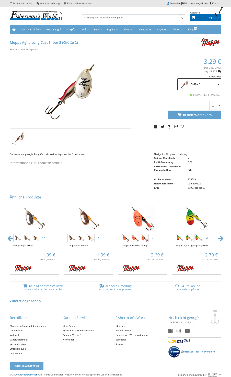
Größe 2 (195, 84)
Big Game (112, 29)
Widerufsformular (19, 339)
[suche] (181, 17)
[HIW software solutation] (212, 374)
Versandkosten (18, 344)
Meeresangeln (54, 29)
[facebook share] (155, 127)
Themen (177, 29)
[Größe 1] (36, 237)
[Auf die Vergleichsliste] (176, 127)
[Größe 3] (199, 237)
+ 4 (43, 237)
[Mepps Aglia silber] (34, 218)
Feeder (98, 29)
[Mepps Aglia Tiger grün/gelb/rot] (196, 218)
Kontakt (120, 344)
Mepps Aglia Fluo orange (135, 245)
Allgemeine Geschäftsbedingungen (28, 326)
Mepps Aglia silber (23, 245)
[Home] (36, 16)
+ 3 (151, 237)
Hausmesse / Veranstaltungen (132, 335)
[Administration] (220, 374)
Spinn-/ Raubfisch (30, 29)
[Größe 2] (144, 237)
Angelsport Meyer (27, 374)
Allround (128, 29)
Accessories (145, 29)
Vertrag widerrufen (27, 366)
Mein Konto (69, 326)
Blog (190, 29)
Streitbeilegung (18, 348)
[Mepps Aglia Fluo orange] (142, 218)
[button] (10, 238)
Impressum (16, 353)
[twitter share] (162, 127)
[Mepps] (210, 41)
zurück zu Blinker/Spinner (25, 49)
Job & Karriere (123, 330)
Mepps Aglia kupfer (77, 245)
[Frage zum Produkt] (169, 127)
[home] (14, 29)
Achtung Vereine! (72, 335)
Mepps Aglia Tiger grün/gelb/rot (192, 245)
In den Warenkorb (197, 115)
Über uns (120, 326)
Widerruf (14, 335)
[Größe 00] (18, 237)
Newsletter (68, 339)
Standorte (121, 339)
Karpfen (71, 29)
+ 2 (206, 237)
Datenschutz (16, 330)
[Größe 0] (27, 237)
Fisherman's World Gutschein (78, 330)
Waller (85, 29)
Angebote (162, 29)
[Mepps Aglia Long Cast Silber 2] (70, 92)
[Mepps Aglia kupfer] (88, 218)
